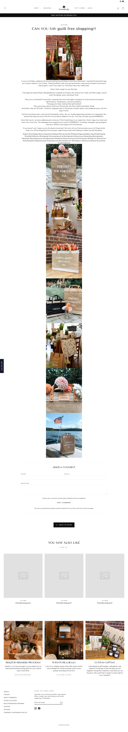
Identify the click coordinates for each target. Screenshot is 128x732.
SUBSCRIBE (77, 371)
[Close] (88, 351)
